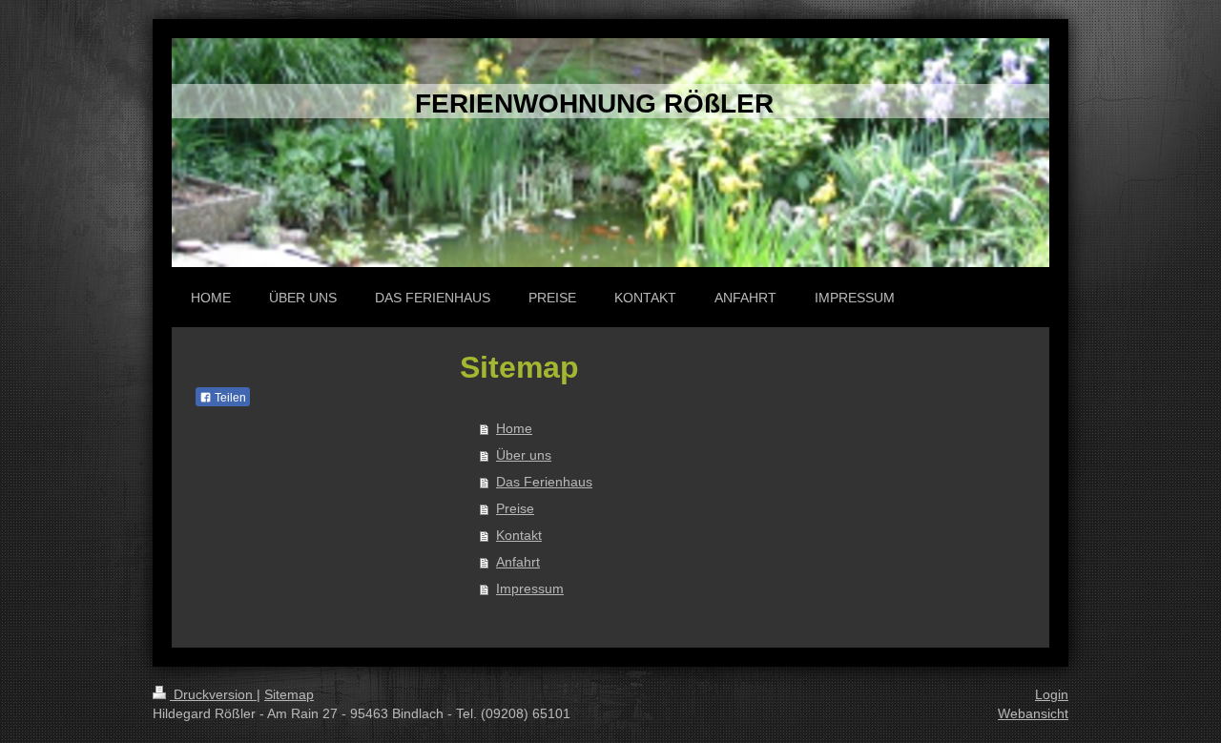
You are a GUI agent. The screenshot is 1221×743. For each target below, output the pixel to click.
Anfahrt (518, 561)
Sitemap (289, 694)
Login (1051, 694)
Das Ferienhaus (544, 481)
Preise (515, 508)
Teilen (229, 397)
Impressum (530, 588)
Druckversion (213, 694)
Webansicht (1033, 713)
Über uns (523, 455)
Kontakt (519, 535)
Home (514, 428)
